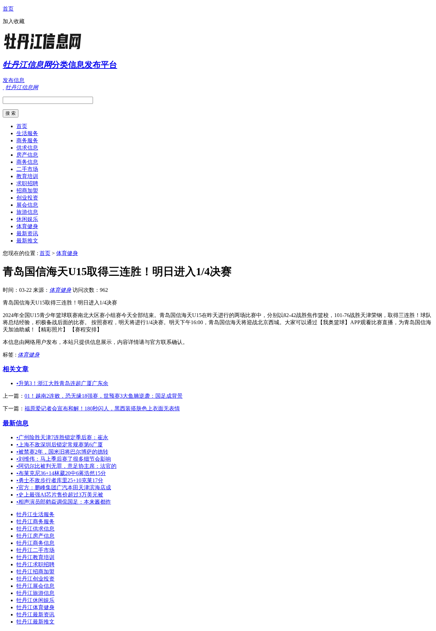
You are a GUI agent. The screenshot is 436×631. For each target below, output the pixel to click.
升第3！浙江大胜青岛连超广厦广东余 (62, 383)
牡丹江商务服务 (35, 521)
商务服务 (27, 140)
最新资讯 (27, 233)
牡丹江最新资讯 (35, 614)
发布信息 (14, 80)
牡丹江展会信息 (35, 586)
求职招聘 (27, 183)
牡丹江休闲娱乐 (35, 600)
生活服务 (27, 133)
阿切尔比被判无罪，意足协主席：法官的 (66, 466)
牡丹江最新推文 (35, 622)
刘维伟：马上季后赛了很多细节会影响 (63, 459)
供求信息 (27, 148)
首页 (8, 9)
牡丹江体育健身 (35, 607)
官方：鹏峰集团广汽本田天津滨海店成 (63, 487)
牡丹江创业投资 (35, 579)
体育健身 (27, 226)
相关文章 (16, 369)
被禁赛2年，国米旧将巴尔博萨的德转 (62, 452)
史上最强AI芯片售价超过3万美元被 (59, 495)
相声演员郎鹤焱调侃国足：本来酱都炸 (63, 502)
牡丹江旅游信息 (35, 593)
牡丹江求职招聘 (35, 564)
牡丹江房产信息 (35, 536)
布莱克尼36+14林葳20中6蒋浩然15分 (61, 473)
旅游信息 (27, 212)
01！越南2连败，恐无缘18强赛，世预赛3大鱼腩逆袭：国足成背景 (104, 396)
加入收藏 (14, 21)
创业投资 (27, 198)
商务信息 (27, 162)
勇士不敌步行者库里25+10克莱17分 (59, 480)
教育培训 (27, 176)
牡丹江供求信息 (35, 529)
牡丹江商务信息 (35, 543)
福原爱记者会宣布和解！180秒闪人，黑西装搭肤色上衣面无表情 (102, 408)
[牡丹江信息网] (45, 49)
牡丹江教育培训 (35, 557)
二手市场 (27, 169)
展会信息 (27, 205)
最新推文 (27, 240)
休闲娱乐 (27, 219)
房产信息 (27, 155)
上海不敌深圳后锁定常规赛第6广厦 (59, 444)
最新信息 (16, 423)
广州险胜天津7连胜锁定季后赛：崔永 (62, 437)
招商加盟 (27, 190)
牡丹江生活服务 (35, 514)
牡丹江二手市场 (35, 550)
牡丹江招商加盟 (35, 571)
